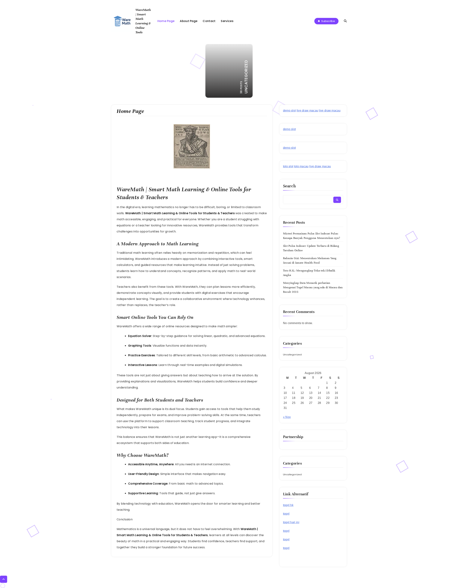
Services (227, 21)
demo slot (289, 110)
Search (289, 186)
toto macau (301, 166)
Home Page (166, 21)
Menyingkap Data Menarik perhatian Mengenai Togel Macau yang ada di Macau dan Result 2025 (313, 287)
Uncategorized (292, 354)
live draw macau (307, 110)
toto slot (288, 166)
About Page (188, 21)
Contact (209, 21)
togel (286, 513)
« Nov (287, 417)
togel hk (288, 505)
